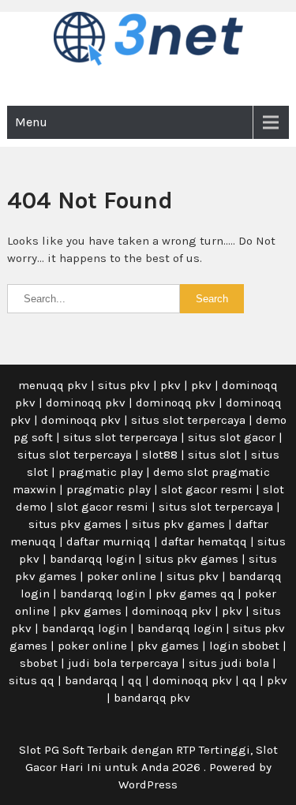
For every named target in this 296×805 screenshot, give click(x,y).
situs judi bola (229, 663)
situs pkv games (75, 524)
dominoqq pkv (86, 402)
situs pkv (124, 385)
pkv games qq (194, 593)
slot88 (160, 454)
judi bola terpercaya (123, 663)
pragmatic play (100, 472)
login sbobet (244, 645)
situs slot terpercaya (188, 420)
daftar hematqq (204, 541)
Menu (31, 121)
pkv (170, 385)
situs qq (31, 680)
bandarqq (91, 680)
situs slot (214, 454)
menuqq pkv (53, 385)
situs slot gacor (231, 437)
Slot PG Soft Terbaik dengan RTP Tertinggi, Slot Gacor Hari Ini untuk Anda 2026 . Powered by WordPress (148, 767)
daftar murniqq (108, 541)
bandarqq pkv (152, 698)
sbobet (39, 663)
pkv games (91, 611)
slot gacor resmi (207, 489)
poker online (121, 576)
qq (135, 680)
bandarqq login (92, 559)
